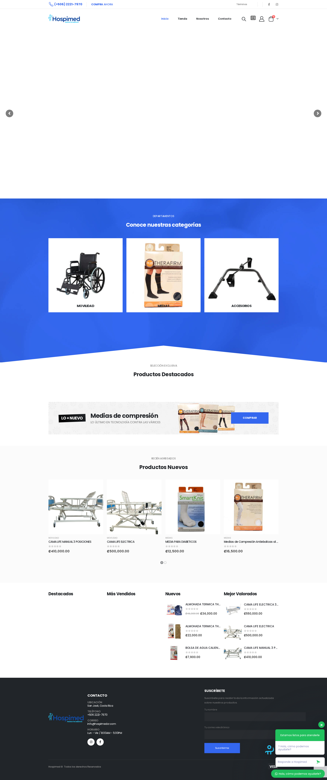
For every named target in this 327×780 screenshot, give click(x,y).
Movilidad (53, 538)
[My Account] (261, 18)
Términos (241, 4)
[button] (162, 562)
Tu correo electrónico (217, 727)
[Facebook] (269, 4)
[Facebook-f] (100, 742)
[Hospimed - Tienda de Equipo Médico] (64, 19)
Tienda (182, 19)
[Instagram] (277, 4)
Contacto (224, 19)
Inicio (164, 19)
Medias (169, 538)
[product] (75, 507)
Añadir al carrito (96, 485)
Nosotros (202, 19)
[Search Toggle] (244, 19)
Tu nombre (210, 709)
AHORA (102, 4)
